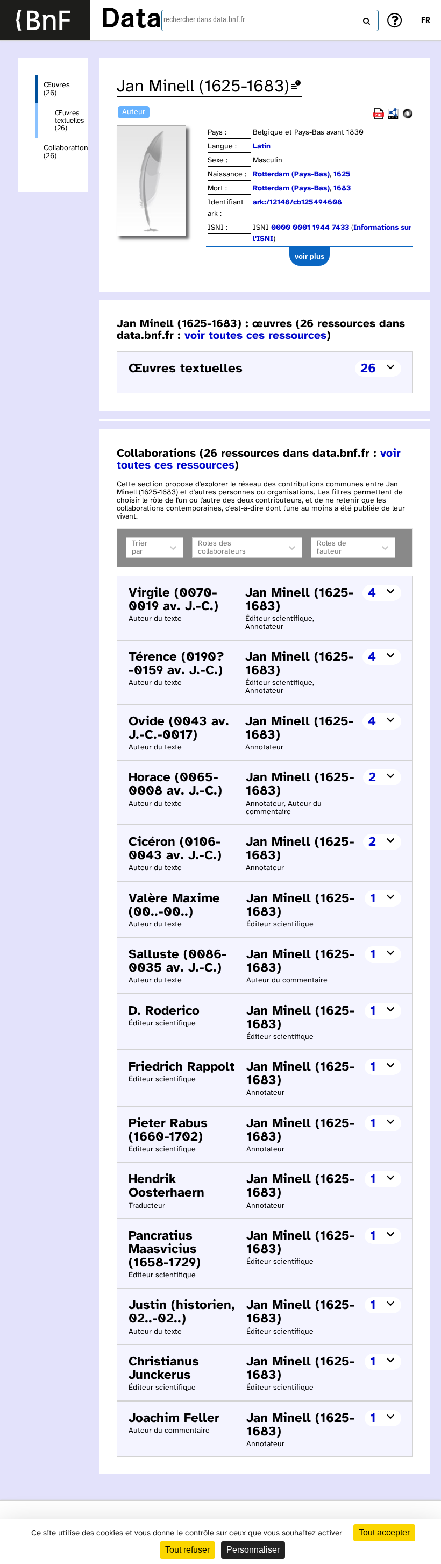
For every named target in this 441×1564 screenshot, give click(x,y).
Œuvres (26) (57, 89)
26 (368, 369)
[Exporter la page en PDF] (378, 117)
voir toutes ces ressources (255, 336)
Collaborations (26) (57, 152)
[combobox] (270, 20)
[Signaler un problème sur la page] (295, 87)
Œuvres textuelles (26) (63, 120)
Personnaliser (253, 1549)
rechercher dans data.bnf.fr (204, 19)
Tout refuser (187, 1549)
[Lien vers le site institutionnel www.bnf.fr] (45, 20)
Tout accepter (384, 1532)
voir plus (309, 256)
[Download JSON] (407, 117)
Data (131, 20)
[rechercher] (365, 18)
